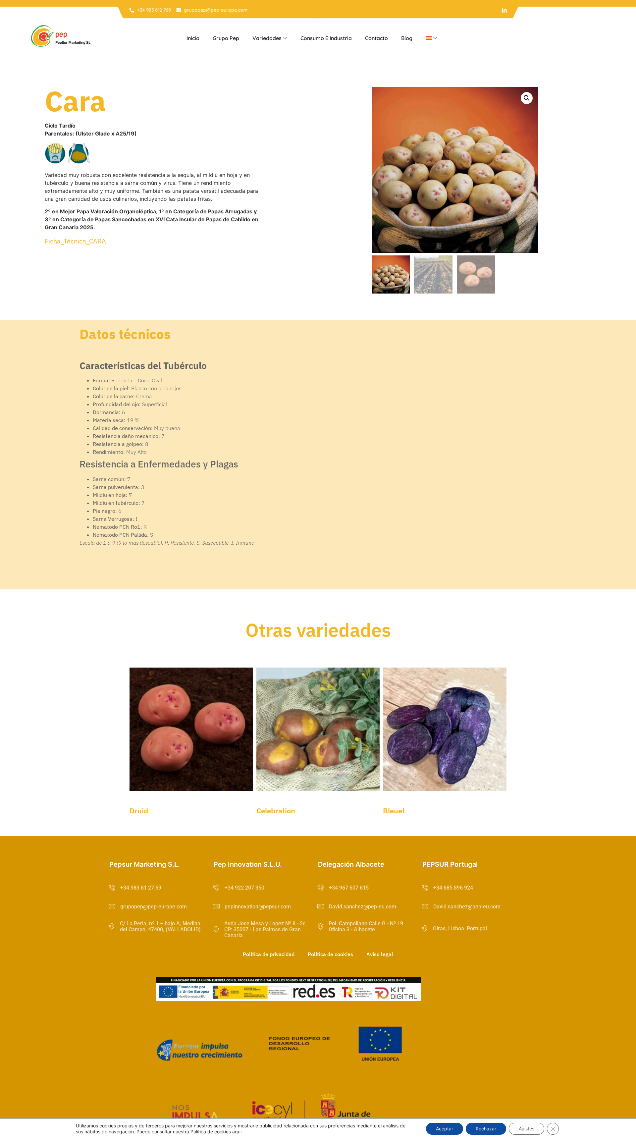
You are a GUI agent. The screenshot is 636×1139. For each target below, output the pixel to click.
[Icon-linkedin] (504, 10)
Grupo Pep (226, 38)
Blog (406, 38)
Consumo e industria (326, 38)
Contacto (376, 38)
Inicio (192, 38)
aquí (236, 1131)
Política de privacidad (268, 954)
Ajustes (526, 1128)
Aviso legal (379, 954)
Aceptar (444, 1128)
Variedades (267, 38)
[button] (527, 98)
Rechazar (486, 1128)
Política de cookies (330, 954)
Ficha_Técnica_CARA (75, 241)
